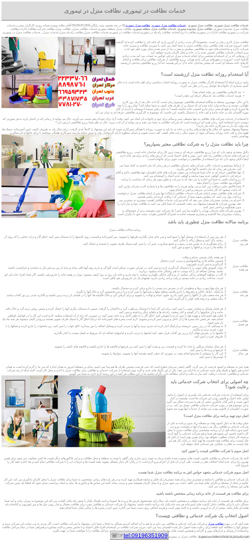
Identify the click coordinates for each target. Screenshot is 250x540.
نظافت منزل (216, 523)
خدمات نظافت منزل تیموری (169, 25)
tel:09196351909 (146, 535)
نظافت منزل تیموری (137, 25)
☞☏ (139, 535)
